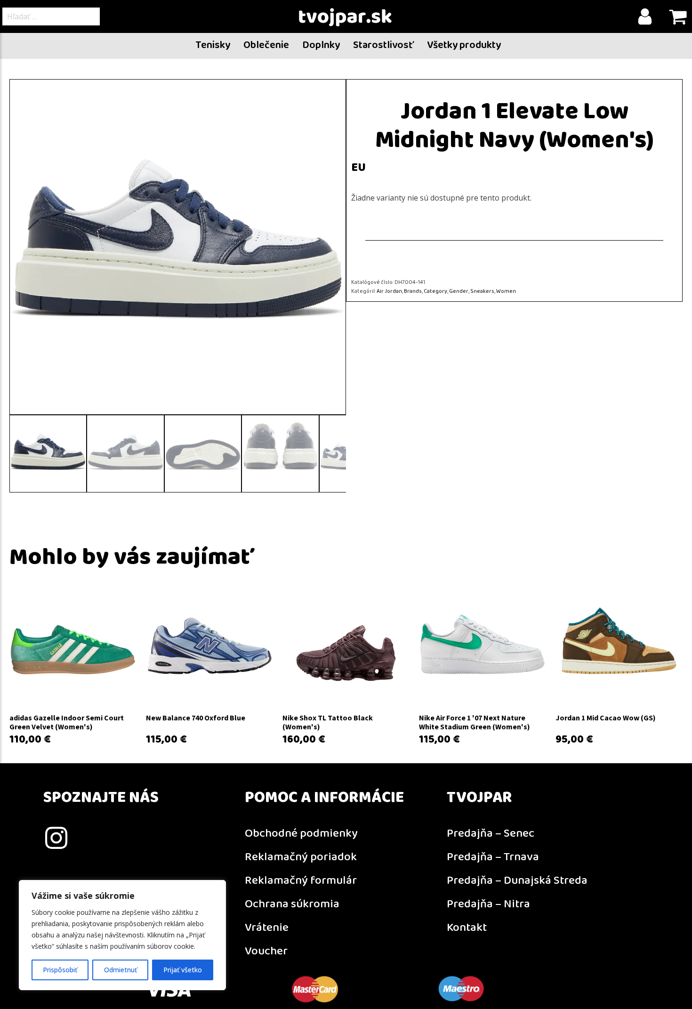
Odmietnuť (120, 969)
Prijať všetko (182, 969)
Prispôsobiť (60, 969)
